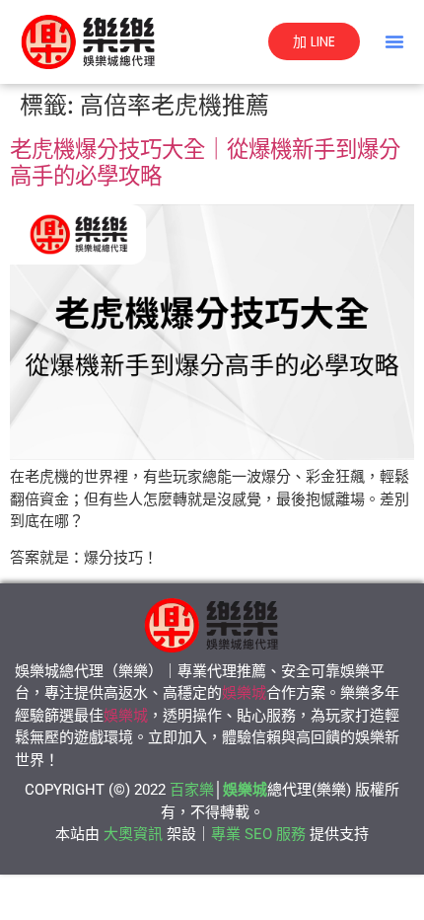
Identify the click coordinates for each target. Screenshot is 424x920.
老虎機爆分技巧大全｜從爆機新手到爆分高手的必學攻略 (205, 162)
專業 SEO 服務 (258, 834)
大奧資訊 (133, 834)
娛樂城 (244, 693)
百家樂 (192, 790)
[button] (394, 41)
